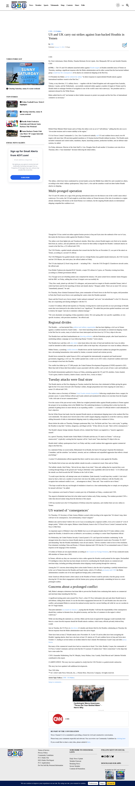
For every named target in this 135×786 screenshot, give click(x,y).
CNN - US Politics (68, 678)
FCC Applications (44, 763)
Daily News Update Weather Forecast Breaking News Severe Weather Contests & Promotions (77, 764)
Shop (62, 5)
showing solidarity (86, 336)
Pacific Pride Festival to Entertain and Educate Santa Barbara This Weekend (30, 124)
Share (77, 5)
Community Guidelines (45, 755)
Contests (70, 5)
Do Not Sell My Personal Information (50, 765)
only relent (73, 343)
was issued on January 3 (70, 610)
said (97, 135)
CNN (52, 44)
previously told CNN (109, 570)
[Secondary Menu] (9, 5)
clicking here (121, 738)
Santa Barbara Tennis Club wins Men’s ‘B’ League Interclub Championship (31, 133)
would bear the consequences (62, 73)
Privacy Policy (43, 753)
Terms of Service (43, 750)
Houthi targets (94, 68)
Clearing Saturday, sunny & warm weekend (24, 88)
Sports (46, 5)
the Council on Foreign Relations (98, 552)
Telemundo (55, 5)
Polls (83, 5)
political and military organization (84, 327)
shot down (74, 628)
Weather (38, 5)
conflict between (72, 350)
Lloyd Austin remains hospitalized (87, 393)
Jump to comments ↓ (55, 682)
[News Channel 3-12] (19, 5)
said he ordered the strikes (73, 77)
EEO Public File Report (46, 760)
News (31, 5)
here (88, 742)
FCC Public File (43, 758)
